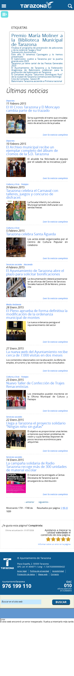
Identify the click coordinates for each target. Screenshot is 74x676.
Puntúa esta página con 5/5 (68, 539)
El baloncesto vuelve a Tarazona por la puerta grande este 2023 (37, 60)
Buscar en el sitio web (12, 601)
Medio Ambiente (13, 304)
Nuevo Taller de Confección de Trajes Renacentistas (35, 385)
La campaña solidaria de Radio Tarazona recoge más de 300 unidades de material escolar (36, 466)
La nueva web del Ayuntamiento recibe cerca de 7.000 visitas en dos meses (37, 353)
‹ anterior (29, 501)
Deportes (10, 100)
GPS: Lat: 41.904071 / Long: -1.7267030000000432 (41, 566)
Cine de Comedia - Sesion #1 (25, 78)
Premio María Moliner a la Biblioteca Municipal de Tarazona (37, 40)
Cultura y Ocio (12, 184)
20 (66, 507)
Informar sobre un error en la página (54, 544)
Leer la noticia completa (55, 134)
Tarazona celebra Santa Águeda (31, 234)
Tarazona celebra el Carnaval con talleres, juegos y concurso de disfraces (32, 194)
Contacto (55, 574)
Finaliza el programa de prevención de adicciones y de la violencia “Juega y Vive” (37, 49)
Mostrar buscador (70, 6)
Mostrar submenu (4, 14)
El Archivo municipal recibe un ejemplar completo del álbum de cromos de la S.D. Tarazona (32, 150)
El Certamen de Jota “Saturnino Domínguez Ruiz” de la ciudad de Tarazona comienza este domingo (37, 75)
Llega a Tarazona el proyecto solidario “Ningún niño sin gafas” (36, 425)
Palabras (10, 14)
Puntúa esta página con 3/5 (58, 539)
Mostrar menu (4, 6)
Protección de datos (26, 574)
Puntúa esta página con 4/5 (63, 539)
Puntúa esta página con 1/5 (48, 539)
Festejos (24, 184)
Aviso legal (22, 571)
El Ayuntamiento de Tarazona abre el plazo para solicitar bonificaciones (35, 272)
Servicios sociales (14, 264)
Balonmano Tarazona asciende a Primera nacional (36, 81)
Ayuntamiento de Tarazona (37, 5)
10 (63, 507)
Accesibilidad (58, 571)
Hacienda (28, 264)
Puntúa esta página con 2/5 (53, 539)
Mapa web (42, 574)
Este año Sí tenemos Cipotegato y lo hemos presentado (37, 55)
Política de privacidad (39, 571)
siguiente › (44, 501)
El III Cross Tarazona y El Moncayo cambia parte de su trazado (33, 109)
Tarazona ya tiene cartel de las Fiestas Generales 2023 (37, 64)
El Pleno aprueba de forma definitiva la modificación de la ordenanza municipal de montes (36, 314)
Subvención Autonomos (23, 52)
